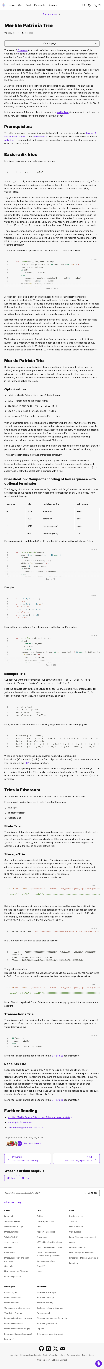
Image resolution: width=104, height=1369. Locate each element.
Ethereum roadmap (45, 1297)
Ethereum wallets (11, 1232)
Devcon (9, 1339)
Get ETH (40, 1226)
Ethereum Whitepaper (46, 1292)
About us (14, 1355)
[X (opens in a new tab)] (55, 1348)
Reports (40, 1329)
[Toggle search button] (84, 5)
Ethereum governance (47, 1323)
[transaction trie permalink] (3, 1014)
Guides (40, 1216)
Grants (72, 1242)
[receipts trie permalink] (3, 1064)
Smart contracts (11, 1242)
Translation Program (13, 1313)
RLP (27, 763)
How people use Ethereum (16, 1271)
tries (24, 136)
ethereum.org (12, 1202)
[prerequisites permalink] (3, 126)
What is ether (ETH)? (13, 1226)
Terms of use (88, 1355)
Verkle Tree (63, 112)
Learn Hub (9, 1216)
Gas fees (8, 1247)
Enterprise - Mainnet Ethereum (83, 1258)
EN (99, 5)
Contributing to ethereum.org (17, 1308)
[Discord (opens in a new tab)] (62, 1348)
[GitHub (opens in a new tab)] (41, 1348)
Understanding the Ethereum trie (26, 1127)
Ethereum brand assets (30, 1355)
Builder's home (76, 1216)
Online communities (13, 1297)
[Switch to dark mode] (89, 5)
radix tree (10, 140)
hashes (91, 133)
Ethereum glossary (12, 1276)
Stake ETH (41, 1266)
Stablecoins (42, 1237)
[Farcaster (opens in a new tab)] (48, 1348)
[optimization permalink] (3, 389)
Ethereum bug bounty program (18, 1318)
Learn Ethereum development (82, 1237)
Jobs (63, 1355)
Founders (73, 1263)
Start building (75, 1232)
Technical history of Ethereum (50, 1308)
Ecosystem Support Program (18, 1334)
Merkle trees (12, 136)
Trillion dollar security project (50, 1334)
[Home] (3, 5)
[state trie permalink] (3, 826)
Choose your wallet (45, 1221)
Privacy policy (73, 1355)
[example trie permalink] (3, 674)
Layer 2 (40, 1271)
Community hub (11, 1292)
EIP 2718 (57, 1055)
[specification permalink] (3, 481)
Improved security (45, 1303)
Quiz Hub (8, 1266)
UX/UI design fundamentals (81, 1253)
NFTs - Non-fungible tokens (49, 1242)
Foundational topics (78, 1247)
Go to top (92, 1192)
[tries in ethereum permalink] (3, 790)
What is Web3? (11, 1237)
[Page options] (18, 33)
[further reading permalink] (3, 1110)
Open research (43, 1313)
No (27, 1178)
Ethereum (22, 50)
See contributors (32, 1143)
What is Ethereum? (12, 1221)
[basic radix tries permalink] (3, 154)
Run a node (9, 1253)
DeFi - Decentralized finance (50, 1247)
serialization (40, 136)
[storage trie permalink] (3, 854)
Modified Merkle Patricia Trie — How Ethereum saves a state (40, 1117)
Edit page (27, 33)
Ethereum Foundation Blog (17, 1329)
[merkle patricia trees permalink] (3, 360)
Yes (13, 1178)
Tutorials (73, 1221)
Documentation (76, 1226)
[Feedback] (98, 1363)
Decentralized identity (46, 1261)
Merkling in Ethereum (20, 1122)
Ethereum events (11, 1303)
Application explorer (46, 1232)
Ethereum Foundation (13, 1323)
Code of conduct (50, 1355)
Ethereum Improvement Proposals (52, 1318)
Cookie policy (43, 1360)
